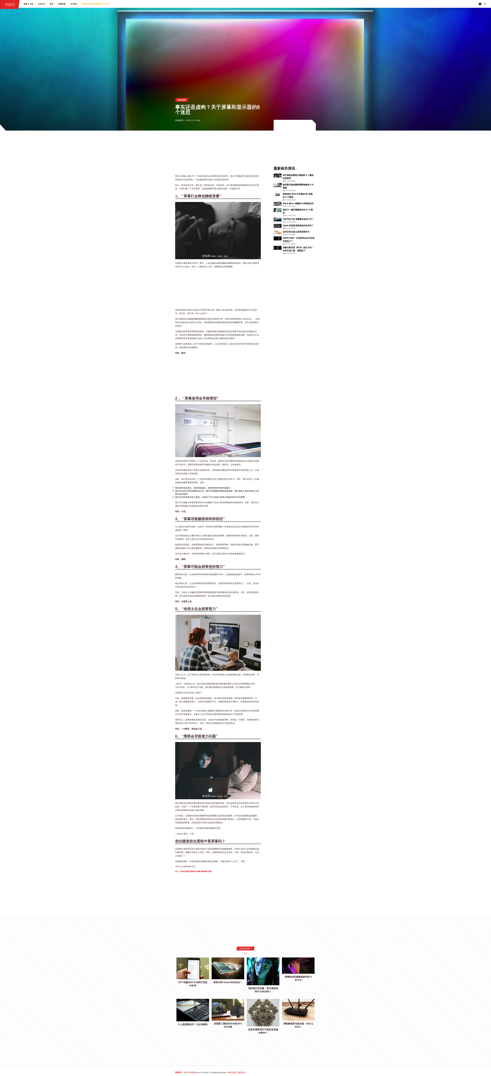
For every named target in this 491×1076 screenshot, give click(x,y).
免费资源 (61, 4)
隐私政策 (241, 1072)
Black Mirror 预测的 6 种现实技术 (298, 203)
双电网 (191, 1072)
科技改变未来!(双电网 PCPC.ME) (95, 4)
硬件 (52, 4)
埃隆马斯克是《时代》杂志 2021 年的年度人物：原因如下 (298, 249)
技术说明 (182, 100)
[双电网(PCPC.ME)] (10, 4)
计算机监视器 (184, 871)
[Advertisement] (218, 154)
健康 (198, 871)
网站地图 (232, 1072)
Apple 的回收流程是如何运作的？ (298, 225)
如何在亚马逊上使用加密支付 (296, 231)
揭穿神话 (193, 871)
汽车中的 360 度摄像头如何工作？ (298, 218)
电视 (209, 871)
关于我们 (73, 4)
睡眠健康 (204, 871)
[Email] (480, 4)
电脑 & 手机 (28, 4)
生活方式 (41, 4)
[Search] (483, 4)
